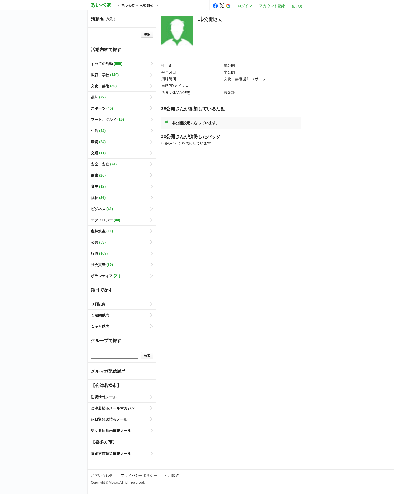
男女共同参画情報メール (111, 430)
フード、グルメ (107, 119)
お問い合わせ (102, 475)
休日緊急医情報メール (109, 419)
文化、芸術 (104, 86)
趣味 (98, 97)
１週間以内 (100, 315)
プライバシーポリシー (139, 475)
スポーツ (102, 108)
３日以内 (98, 304)
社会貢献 (102, 264)
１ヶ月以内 (100, 326)
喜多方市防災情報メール (111, 453)
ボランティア (105, 276)
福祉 (98, 198)
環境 (98, 142)
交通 (98, 153)
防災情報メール (104, 397)
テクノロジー (105, 220)
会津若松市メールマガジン (113, 408)
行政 (99, 253)
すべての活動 (106, 64)
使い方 (297, 6)
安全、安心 (104, 164)
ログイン (245, 6)
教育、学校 (105, 75)
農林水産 (102, 231)
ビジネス (102, 209)
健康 (98, 175)
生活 (98, 131)
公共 (98, 242)
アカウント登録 (272, 6)
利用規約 (172, 475)
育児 (98, 186)
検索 (147, 34)
